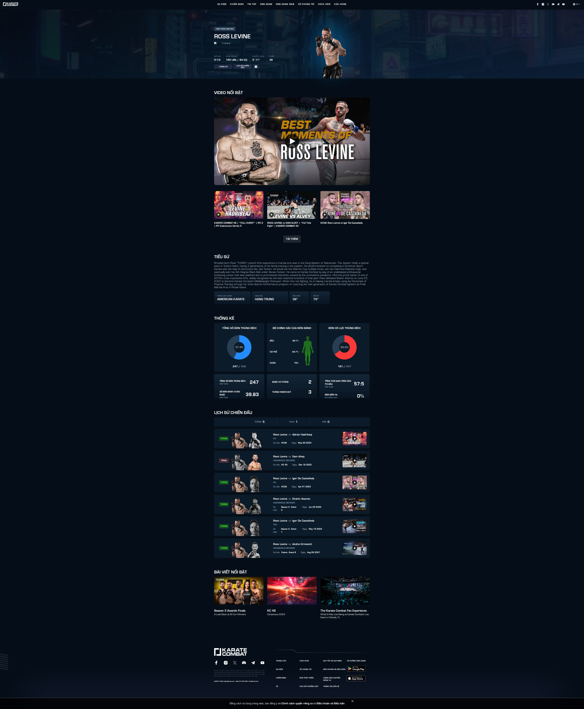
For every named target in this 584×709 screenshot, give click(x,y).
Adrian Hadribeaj (302, 434)
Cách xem (304, 661)
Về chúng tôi (305, 669)
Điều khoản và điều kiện (334, 669)
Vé (277, 686)
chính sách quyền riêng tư (331, 679)
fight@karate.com (229, 681)
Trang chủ (281, 661)
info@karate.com (253, 681)
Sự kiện (279, 669)
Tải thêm (292, 239)
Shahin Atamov (301, 499)
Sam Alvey (298, 456)
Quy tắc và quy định (332, 661)
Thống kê (223, 67)
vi (577, 4)
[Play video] (292, 141)
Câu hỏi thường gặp (309, 686)
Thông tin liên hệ (331, 686)
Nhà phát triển (307, 678)
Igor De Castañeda (303, 478)
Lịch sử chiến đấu (243, 66)
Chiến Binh (281, 678)
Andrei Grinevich (302, 544)
